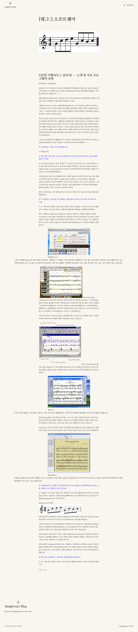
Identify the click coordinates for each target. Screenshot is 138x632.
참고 (78, 206)
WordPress (122, 626)
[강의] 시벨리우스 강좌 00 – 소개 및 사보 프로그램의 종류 (69, 77)
